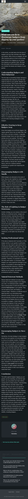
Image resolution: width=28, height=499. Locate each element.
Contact (18, 491)
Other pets (5, 30)
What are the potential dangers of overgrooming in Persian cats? (11, 480)
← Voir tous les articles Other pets (10, 442)
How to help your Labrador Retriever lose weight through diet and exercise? (13, 461)
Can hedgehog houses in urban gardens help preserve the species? (13, 476)
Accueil (3, 48)
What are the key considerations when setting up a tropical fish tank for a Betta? (13, 471)
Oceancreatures (12, 1)
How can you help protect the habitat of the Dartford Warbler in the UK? (14, 466)
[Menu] (25, 1)
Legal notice (11, 491)
